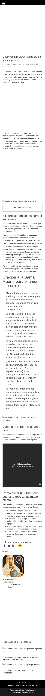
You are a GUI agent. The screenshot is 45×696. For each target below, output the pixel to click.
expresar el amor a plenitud (13, 82)
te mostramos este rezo (31, 437)
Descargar (7, 579)
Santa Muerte (8, 582)
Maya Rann (16, 584)
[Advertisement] (22, 31)
